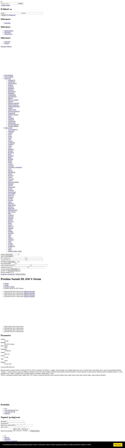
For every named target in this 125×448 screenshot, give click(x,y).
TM (9, 236)
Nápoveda (7, 42)
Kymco (10, 200)
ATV (10, 147)
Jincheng (11, 190)
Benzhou (11, 152)
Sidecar (10, 101)
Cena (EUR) (4, 260)
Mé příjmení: (5, 423)
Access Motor (13, 129)
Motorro (11, 207)
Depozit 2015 (8, 34)
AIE (9, 139)
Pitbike (10, 98)
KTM (10, 198)
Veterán (11, 119)
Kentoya (11, 197)
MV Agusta (12, 212)
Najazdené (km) (5, 267)
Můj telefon (8, 425)
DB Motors (11, 172)
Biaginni (11, 156)
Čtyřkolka (11, 82)
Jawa (10, 188)
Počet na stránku (5, 272)
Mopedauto (11, 91)
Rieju (10, 223)
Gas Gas (11, 179)
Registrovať (12, 15)
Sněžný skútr (12, 110)
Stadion (10, 231)
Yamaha (11, 246)
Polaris (10, 220)
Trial (9, 116)
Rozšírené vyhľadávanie (8, 274)
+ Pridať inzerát (5, 5)
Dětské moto (12, 83)
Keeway (11, 195)
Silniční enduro (13, 105)
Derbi (10, 174)
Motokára (11, 93)
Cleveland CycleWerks (15, 167)
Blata (10, 157)
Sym (9, 235)
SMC (10, 230)
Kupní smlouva (8, 30)
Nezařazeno (12, 96)
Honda (10, 184)
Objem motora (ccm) (7, 265)
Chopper (11, 80)
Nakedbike (12, 95)
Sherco (11, 226)
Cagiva (10, 164)
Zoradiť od (4, 270)
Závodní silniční (13, 126)
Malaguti (11, 203)
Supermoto (11, 113)
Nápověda (7, 23)
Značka (3, 254)
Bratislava (7, 413)
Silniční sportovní (14, 106)
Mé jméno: (4, 421)
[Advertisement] (56, 60)
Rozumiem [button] (118, 444)
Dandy (10, 170)
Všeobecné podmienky (11, 441)
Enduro (11, 86)
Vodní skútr (11, 121)
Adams (10, 133)
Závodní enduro (13, 124)
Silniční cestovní (13, 103)
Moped (11, 90)
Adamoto (11, 131)
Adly (10, 134)
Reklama (7, 437)
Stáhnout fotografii (29, 291)
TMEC (10, 238)
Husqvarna (11, 187)
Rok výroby (4, 258)
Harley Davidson (13, 182)
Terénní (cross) (13, 114)
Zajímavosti (12, 123)
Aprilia (11, 144)
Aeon (10, 136)
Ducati (10, 175)
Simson (10, 228)
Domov (6, 283)
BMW (10, 159)
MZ (9, 213)
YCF (10, 248)
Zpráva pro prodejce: (7, 431)
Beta (9, 154)
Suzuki (11, 233)
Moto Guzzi (12, 205)
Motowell (11, 208)
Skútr (10, 108)
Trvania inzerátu (5, 269)
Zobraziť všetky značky (15, 251)
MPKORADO (12, 210)
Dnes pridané (8, 75)
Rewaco (11, 221)
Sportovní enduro (14, 111)
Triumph (11, 239)
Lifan (10, 202)
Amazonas (11, 142)
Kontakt (6, 43)
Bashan (10, 151)
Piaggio (10, 218)
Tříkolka (11, 118)
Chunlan (11, 165)
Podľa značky (8, 128)
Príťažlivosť (4, 261)
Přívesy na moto (13, 100)
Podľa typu (7, 78)
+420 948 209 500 (9, 412)
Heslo (23, 13)
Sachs (10, 225)
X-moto (10, 244)
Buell (10, 162)
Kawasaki (11, 193)
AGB (10, 137)
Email (2, 13)
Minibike (11, 88)
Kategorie (3, 46)
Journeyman (12, 192)
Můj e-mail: (4, 427)
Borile (10, 161)
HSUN (10, 185)
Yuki (10, 249)
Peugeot (10, 216)
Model (2, 256)
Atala (10, 146)
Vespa (10, 243)
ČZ (9, 169)
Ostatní (11, 215)
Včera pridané (8, 77)
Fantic (10, 177)
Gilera (10, 180)
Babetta (11, 149)
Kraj (2, 263)
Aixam (10, 141)
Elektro (10, 85)
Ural (9, 241)
